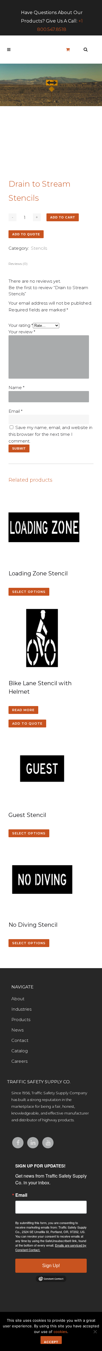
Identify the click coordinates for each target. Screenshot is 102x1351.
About (17, 998)
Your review (21, 331)
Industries (21, 1009)
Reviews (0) (17, 264)
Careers (19, 1061)
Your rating (20, 325)
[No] (95, 1331)
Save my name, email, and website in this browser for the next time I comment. (50, 434)
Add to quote (26, 234)
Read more (23, 710)
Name (16, 387)
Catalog (19, 1050)
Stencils (39, 248)
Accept (51, 1342)
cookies (60, 1331)
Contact (19, 1040)
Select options (29, 592)
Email (15, 411)
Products (20, 1019)
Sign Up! (51, 1265)
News (17, 1030)
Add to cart (62, 217)
